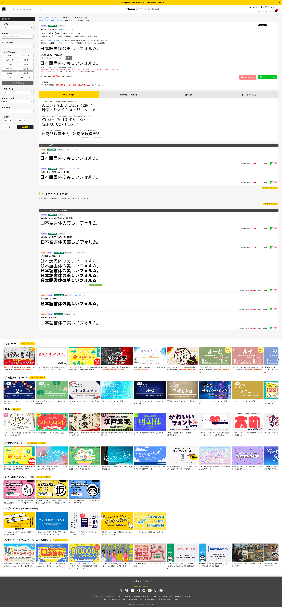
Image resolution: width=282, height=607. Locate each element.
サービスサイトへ (60, 540)
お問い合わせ (179, 596)
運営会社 (188, 596)
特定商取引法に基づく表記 (142, 596)
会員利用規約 (127, 596)
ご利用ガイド (156, 596)
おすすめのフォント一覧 (35, 443)
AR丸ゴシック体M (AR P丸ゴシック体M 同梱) (57, 218)
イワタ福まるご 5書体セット (50, 256)
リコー (75, 314)
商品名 (6, 33)
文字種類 (7, 107)
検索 (26, 127)
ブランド (7, 24)
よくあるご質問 (167, 596)
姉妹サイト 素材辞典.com (147, 599)
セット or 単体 (9, 98)
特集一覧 (15, 409)
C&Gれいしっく (46, 153)
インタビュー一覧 (42, 477)
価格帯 (6, 117)
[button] (2, 3)
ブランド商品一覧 (270, 204)
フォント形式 (8, 43)
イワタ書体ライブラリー (80, 252)
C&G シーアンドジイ (57, 20)
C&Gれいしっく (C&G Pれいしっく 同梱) (55, 172)
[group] (19, 359)
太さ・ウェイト (9, 89)
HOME (41, 17)
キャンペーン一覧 (27, 343)
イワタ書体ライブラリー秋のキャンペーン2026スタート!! (141, 3)
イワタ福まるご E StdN (49, 299)
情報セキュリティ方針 (114, 596)
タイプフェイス (49, 17)
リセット (7, 127)
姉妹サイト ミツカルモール (112, 599)
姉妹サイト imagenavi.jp (129, 599)
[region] (159, 63)
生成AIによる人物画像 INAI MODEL (167, 599)
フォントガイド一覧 (36, 377)
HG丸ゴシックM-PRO (48, 318)
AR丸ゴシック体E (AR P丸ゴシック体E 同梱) (56, 237)
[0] (275, 12)
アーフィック (71, 214)
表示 (69, 58)
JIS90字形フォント (51, 40)
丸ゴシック (58, 17)
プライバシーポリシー (98, 596)
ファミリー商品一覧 (269, 188)
